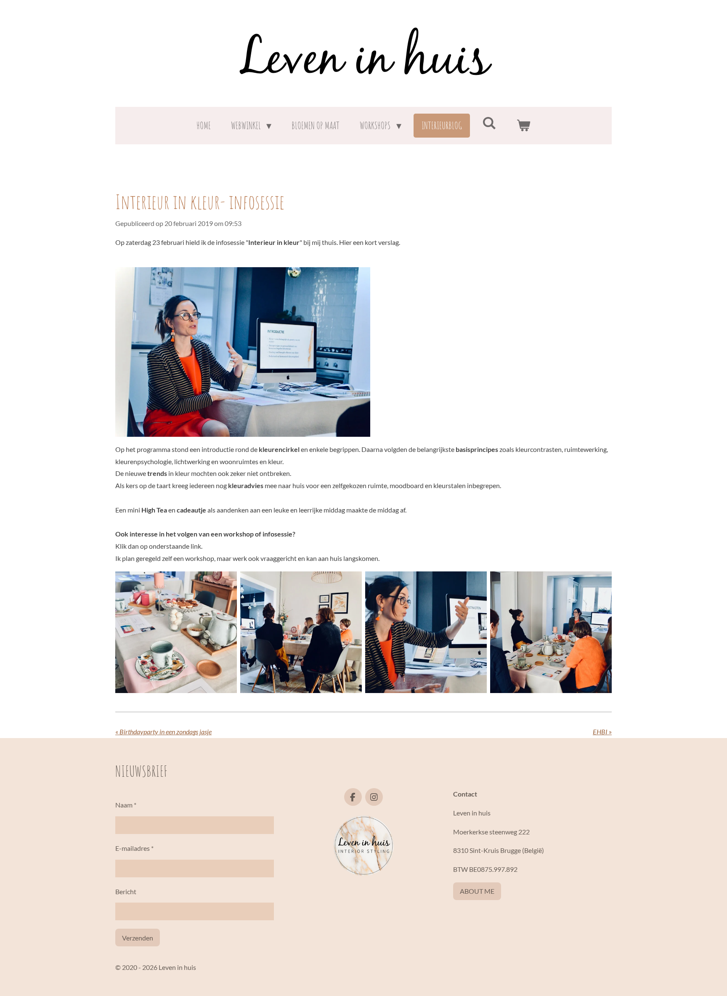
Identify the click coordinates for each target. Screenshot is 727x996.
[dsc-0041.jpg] (301, 632)
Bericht (125, 891)
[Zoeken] (489, 123)
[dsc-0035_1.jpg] (426, 632)
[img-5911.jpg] (176, 632)
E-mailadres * (134, 848)
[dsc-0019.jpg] (550, 632)
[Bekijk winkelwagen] (524, 126)
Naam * (125, 805)
